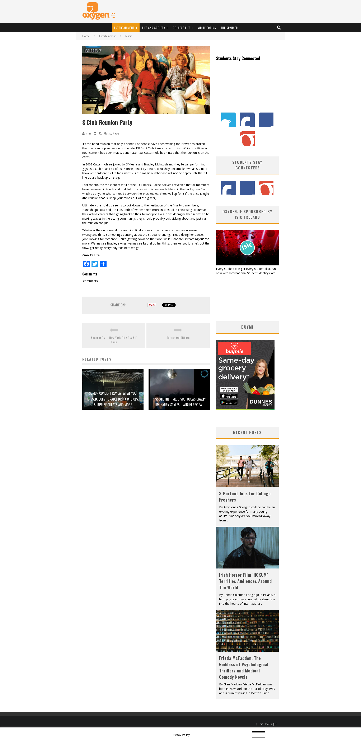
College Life (181, 27)
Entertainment (124, 27)
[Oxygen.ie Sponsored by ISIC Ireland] (247, 264)
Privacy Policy (181, 734)
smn (89, 133)
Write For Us (207, 27)
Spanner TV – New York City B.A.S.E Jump (114, 339)
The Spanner (229, 27)
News (116, 133)
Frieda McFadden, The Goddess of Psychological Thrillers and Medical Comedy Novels (243, 667)
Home (86, 36)
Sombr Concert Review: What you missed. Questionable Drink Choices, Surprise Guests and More (113, 399)
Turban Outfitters (178, 337)
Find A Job (271, 724)
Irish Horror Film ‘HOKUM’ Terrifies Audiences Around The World (245, 581)
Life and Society (153, 27)
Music (107, 133)
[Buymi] (245, 409)
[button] (146, 80)
